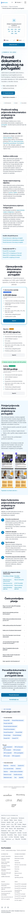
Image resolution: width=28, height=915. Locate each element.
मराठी (15, 828)
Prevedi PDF (7, 720)
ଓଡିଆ (13, 830)
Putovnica (13, 765)
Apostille (21, 777)
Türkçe (2, 839)
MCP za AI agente (5, 899)
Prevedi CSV (7, 738)
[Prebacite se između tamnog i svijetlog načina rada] (12, 2)
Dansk (15, 820)
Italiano (8, 826)
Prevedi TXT (15, 738)
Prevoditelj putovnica (8, 585)
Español (8, 822)
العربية (8, 818)
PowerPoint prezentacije (9, 143)
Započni (14, 320)
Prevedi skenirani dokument (10, 726)
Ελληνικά (3, 822)
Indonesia (3, 826)
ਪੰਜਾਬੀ (16, 830)
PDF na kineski (16, 750)
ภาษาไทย (11, 837)
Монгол (11, 828)
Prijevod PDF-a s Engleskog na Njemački (12, 255)
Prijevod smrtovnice (7, 583)
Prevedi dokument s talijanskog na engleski (13, 238)
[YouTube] (8, 907)
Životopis (17, 875)
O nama (3, 850)
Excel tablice (20, 143)
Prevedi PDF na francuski (20, 886)
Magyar (24, 824)
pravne (11, 192)
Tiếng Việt (17, 839)
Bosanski (6, 820)
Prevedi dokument (8, 93)
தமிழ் (2, 837)
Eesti (13, 822)
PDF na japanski (16, 755)
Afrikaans (3, 818)
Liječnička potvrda (19, 877)
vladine (15, 192)
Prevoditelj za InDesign (8, 576)
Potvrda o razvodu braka (20, 864)
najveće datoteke (7, 137)
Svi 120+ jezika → (19, 900)
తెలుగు (6, 837)
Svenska (25, 835)
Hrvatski (19, 824)
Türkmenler (16, 837)
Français (3, 824)
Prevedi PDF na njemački (20, 888)
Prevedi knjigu (7, 735)
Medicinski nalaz (8, 777)
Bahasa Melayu (20, 828)
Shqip (15, 835)
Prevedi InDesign (17, 735)
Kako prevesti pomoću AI (7, 897)
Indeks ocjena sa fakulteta (16, 771)
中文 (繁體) (3, 841)
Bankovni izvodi (7, 774)
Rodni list (6, 765)
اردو (13, 839)
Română (19, 832)
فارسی (16, 822)
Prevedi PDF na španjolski (21, 884)
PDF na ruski (7, 755)
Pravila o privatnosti (21, 850)
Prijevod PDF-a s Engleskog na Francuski (12, 253)
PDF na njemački (8, 752)
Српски (20, 835)
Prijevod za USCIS (19, 856)
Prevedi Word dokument (17, 720)
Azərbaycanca (14, 818)
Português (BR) (4, 832)
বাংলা (2, 820)
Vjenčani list (21, 765)
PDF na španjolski (8, 747)
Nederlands (4, 830)
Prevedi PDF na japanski (20, 896)
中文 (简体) (23, 839)
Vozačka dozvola (18, 774)
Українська (8, 839)
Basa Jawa (18, 826)
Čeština (11, 820)
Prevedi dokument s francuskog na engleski (13, 242)
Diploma (6, 771)
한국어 (2, 828)
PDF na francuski (19, 747)
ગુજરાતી (8, 824)
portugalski (4, 124)
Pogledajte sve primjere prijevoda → (9, 490)
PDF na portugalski (18, 752)
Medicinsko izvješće (19, 858)
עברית (12, 824)
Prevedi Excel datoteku (9, 729)
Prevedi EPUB (19, 732)
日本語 (12, 826)
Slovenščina (10, 835)
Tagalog (22, 837)
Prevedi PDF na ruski (19, 898)
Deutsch (20, 820)
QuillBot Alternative (5, 876)
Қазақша (24, 826)
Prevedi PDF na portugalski (9, 251)
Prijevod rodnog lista (19, 579)
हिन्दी (15, 824)
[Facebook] (5, 907)
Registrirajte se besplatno (9, 97)
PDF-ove (11, 141)
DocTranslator (6, 848)
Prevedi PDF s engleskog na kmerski (11, 257)
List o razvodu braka (8, 768)
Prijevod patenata (18, 585)
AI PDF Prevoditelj (18, 583)
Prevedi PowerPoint (8, 732)
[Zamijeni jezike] (14, 40)
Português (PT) (12, 832)
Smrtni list (18, 768)
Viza (15, 777)
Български (21, 818)
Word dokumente (18, 141)
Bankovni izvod (18, 873)
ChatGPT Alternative (6, 856)
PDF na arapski (7, 750)
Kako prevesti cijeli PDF (6, 891)
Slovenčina (3, 835)
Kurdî (6, 828)
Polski (20, 830)
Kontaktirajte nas (14, 699)
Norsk (9, 830)
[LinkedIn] (2, 907)
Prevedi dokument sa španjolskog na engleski (13, 240)
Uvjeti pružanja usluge (11, 850)
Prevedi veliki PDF (8, 723)
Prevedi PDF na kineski (20, 894)
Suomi (20, 822)
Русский (24, 832)
